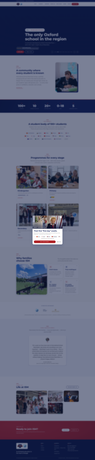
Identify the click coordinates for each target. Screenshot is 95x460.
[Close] (61, 217)
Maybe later (59, 241)
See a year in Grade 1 (44, 241)
